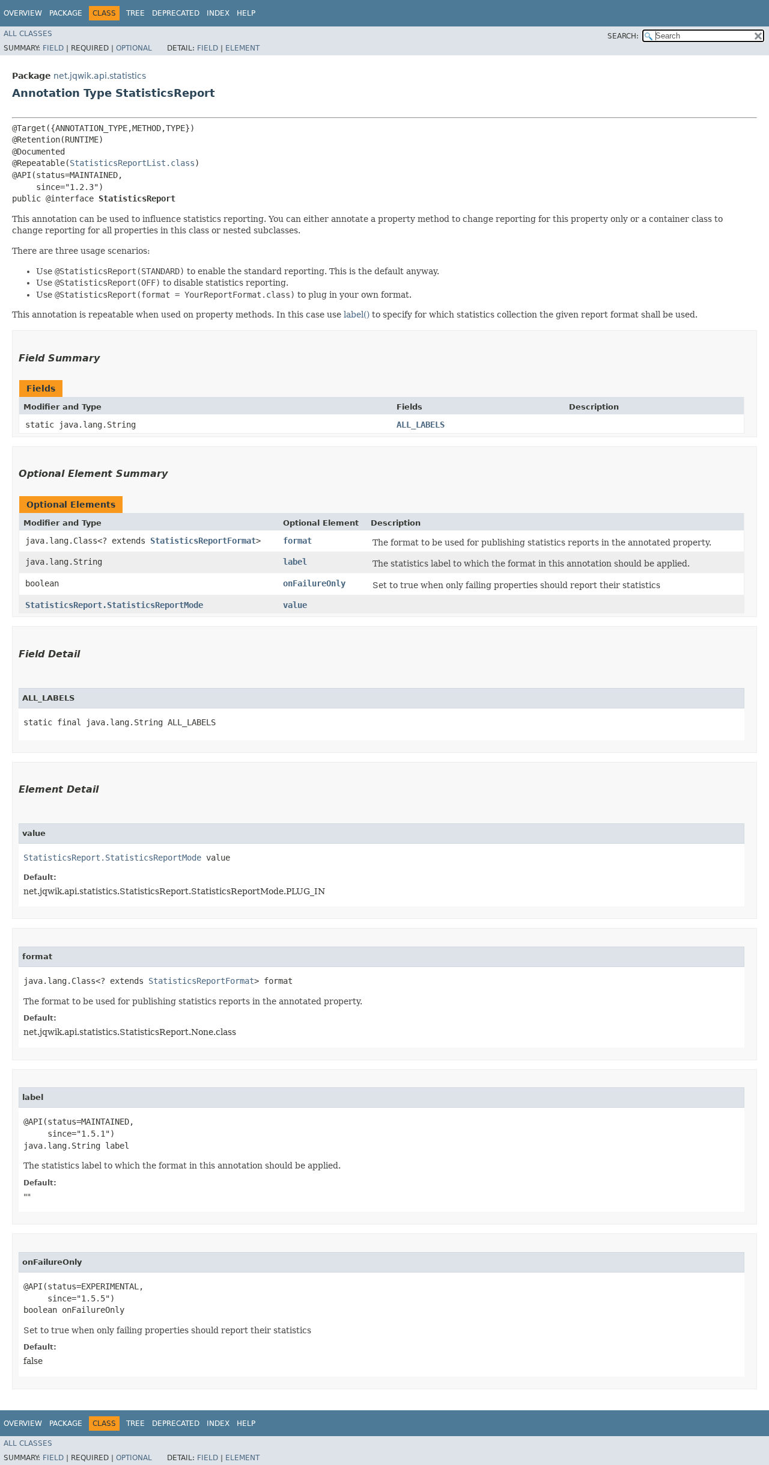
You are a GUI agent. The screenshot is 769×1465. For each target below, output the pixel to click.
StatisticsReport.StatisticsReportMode (114, 605)
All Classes (28, 33)
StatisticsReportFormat (203, 540)
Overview (23, 13)
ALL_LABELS (421, 424)
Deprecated (175, 13)
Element (242, 48)
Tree (135, 13)
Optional (134, 48)
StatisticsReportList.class (132, 163)
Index (218, 13)
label (295, 562)
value (295, 605)
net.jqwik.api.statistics (99, 76)
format (297, 540)
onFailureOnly (314, 583)
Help (246, 13)
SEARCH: (623, 36)
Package (65, 13)
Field (53, 48)
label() (356, 314)
